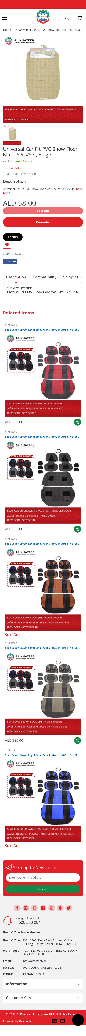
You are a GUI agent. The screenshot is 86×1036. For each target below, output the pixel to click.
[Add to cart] (77, 422)
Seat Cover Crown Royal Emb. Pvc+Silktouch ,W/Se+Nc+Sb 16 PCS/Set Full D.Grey (43, 436)
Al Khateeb (17, 168)
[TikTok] (43, 908)
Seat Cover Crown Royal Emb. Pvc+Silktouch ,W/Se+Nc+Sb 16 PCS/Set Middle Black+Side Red (43, 329)
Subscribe (43, 889)
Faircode (25, 1021)
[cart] (80, 17)
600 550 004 (29, 922)
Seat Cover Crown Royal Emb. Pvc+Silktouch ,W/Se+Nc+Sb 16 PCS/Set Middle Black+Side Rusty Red (43, 543)
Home (7, 30)
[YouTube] (51, 908)
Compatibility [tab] (44, 277)
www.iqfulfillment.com (22, 301)
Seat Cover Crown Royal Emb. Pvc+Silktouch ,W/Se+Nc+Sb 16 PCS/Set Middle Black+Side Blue (43, 755)
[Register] (72, 18)
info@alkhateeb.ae (35, 961)
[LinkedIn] (34, 908)
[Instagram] (25, 908)
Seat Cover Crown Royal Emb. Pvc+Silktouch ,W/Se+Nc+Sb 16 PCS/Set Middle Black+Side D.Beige (43, 648)
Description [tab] (16, 277)
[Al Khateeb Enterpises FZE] (43, 17)
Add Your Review (13, 254)
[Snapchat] (60, 908)
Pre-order (43, 222)
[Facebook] (17, 908)
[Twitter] (68, 908)
